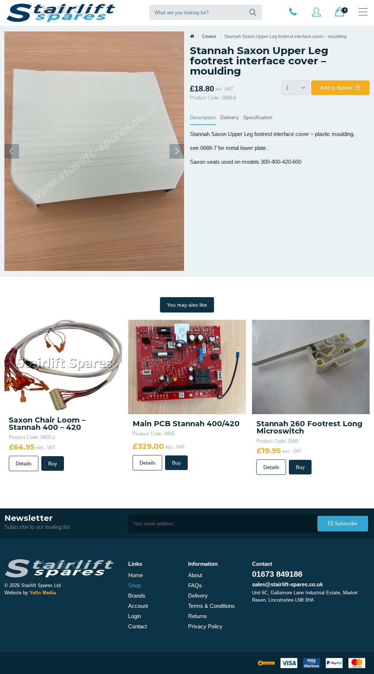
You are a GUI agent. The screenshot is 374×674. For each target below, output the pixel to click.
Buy (52, 463)
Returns (197, 616)
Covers (209, 36)
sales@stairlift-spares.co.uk (287, 584)
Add (336, 88)
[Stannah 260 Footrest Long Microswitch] (311, 366)
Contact (137, 626)
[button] (253, 12)
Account (138, 606)
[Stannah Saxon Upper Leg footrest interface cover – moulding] (94, 151)
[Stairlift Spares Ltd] (61, 13)
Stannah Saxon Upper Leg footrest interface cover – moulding (285, 36)
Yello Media (43, 592)
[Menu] (363, 12)
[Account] (293, 12)
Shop (134, 585)
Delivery (229, 117)
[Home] (192, 36)
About (195, 575)
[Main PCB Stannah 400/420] (187, 366)
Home (135, 575)
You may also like (187, 305)
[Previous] (11, 151)
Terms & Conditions (211, 606)
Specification (257, 117)
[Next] (176, 151)
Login (134, 616)
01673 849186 (277, 574)
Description (203, 117)
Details (23, 463)
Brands (136, 595)
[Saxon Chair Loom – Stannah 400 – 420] (63, 364)
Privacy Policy (205, 626)
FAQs (195, 585)
